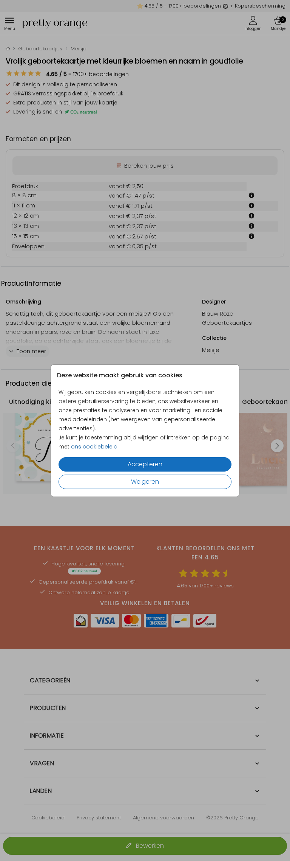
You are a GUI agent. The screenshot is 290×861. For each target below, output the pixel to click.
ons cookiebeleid (94, 446)
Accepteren (145, 464)
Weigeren (145, 481)
